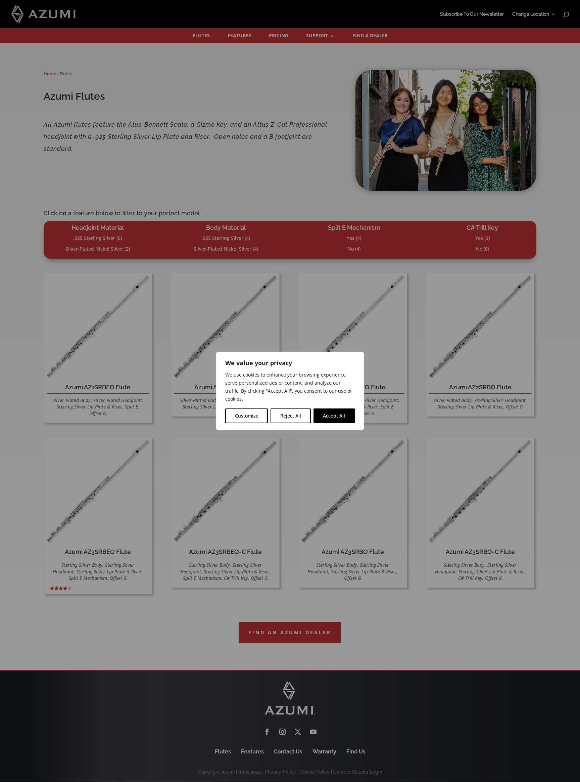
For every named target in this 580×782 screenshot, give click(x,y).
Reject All (290, 415)
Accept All (334, 415)
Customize (246, 415)
